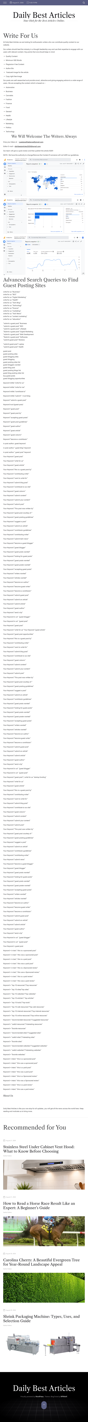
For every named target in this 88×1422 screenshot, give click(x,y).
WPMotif (64, 1397)
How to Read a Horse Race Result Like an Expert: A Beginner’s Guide (39, 1205)
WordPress (40, 1397)
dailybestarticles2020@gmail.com (28, 146)
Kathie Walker (7, 1156)
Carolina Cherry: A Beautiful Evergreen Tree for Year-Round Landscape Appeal (41, 1262)
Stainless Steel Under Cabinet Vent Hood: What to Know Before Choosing (38, 1149)
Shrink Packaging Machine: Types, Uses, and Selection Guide (41, 1318)
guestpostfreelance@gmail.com (31, 142)
